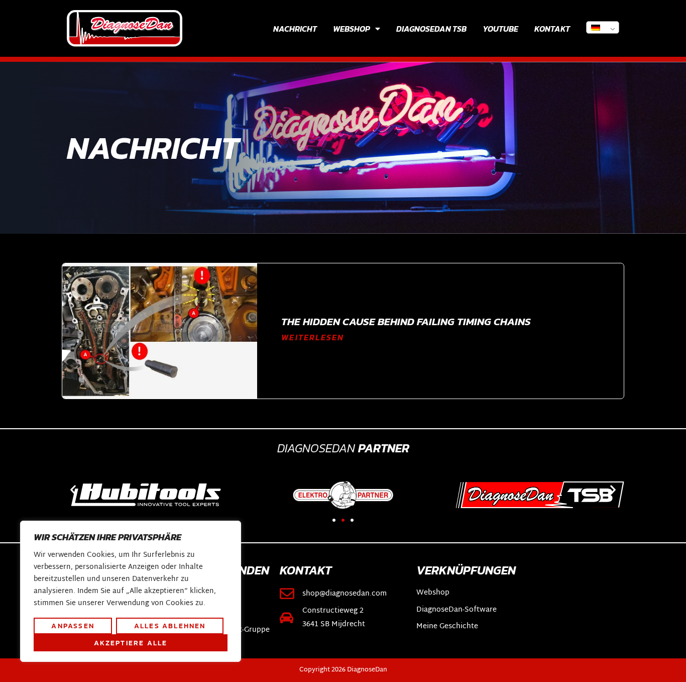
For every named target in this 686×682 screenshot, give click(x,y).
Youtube (500, 29)
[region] (130, 591)
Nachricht (295, 29)
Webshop (351, 29)
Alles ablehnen (170, 625)
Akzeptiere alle (131, 642)
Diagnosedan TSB (431, 29)
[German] (603, 27)
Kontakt (552, 29)
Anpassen (72, 625)
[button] (73, 489)
